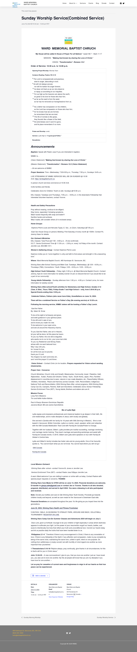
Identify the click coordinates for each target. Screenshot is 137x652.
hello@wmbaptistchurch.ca (21, 635)
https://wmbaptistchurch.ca (45, 179)
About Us (72, 3)
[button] (76, 3)
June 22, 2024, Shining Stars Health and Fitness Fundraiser (54, 508)
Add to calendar (40, 576)
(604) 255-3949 (18, 633)
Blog (97, 3)
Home (64, 3)
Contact (111, 3)
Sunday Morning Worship (31, 617)
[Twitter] (123, 3)
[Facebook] (121, 3)
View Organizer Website (56, 597)
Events (91, 3)
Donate (104, 3)
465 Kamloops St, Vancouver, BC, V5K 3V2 (27, 631)
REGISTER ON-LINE (51, 514)
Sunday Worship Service (105, 617)
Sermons (83, 3)
